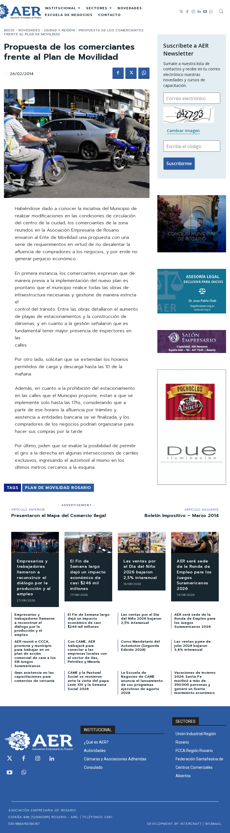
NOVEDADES (29, 30)
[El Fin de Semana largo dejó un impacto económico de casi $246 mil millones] (88, 542)
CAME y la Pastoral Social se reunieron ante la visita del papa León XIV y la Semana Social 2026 (88, 680)
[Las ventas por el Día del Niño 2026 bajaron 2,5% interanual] (141, 542)
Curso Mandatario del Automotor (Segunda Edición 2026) (140, 645)
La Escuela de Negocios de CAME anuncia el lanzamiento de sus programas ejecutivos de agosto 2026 (142, 682)
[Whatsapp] (211, 12)
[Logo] (38, 741)
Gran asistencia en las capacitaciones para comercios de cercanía (34, 676)
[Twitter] (181, 12)
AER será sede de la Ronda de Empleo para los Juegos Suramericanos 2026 (194, 575)
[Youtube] (205, 12)
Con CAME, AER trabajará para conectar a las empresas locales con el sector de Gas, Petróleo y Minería (87, 651)
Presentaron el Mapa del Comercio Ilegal (58, 515)
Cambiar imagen (183, 130)
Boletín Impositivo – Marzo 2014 (181, 515)
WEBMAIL (213, 824)
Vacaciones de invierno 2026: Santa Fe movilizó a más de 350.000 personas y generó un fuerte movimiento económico (194, 682)
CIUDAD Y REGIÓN (59, 30)
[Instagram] (193, 12)
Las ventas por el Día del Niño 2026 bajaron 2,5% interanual (140, 569)
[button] (221, 11)
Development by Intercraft (174, 824)
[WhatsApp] (144, 73)
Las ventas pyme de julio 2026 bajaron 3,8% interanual (192, 645)
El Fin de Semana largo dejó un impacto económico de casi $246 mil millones (88, 575)
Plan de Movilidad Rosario (58, 488)
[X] (131, 73)
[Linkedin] (199, 12)
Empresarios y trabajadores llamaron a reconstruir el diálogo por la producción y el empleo (34, 577)
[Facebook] (187, 12)
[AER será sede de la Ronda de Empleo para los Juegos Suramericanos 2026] (195, 542)
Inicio (9, 30)
